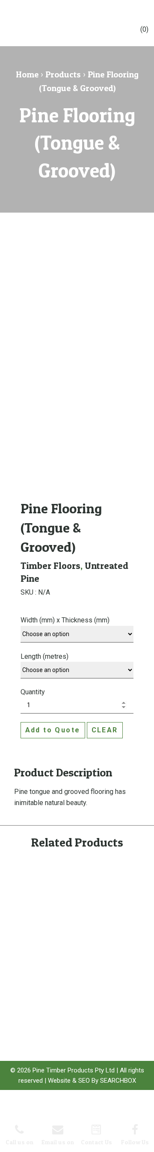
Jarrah (67, 1036)
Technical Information (27, 971)
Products (63, 74)
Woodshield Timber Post (74, 973)
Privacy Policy (30, 995)
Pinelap (69, 1008)
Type (112, 978)
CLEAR (105, 730)
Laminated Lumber (72, 1022)
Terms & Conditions (26, 1009)
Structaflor (71, 998)
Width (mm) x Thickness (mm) (65, 620)
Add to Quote (52, 730)
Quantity (33, 692)
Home (27, 74)
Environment (28, 985)
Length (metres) (44, 656)
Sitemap (23, 1023)
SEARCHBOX (118, 1080)
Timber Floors (50, 565)
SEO (84, 1080)
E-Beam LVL (73, 987)
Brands (114, 957)
